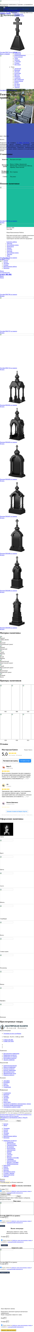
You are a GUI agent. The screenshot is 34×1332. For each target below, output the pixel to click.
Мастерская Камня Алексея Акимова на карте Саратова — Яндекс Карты (17, 814)
